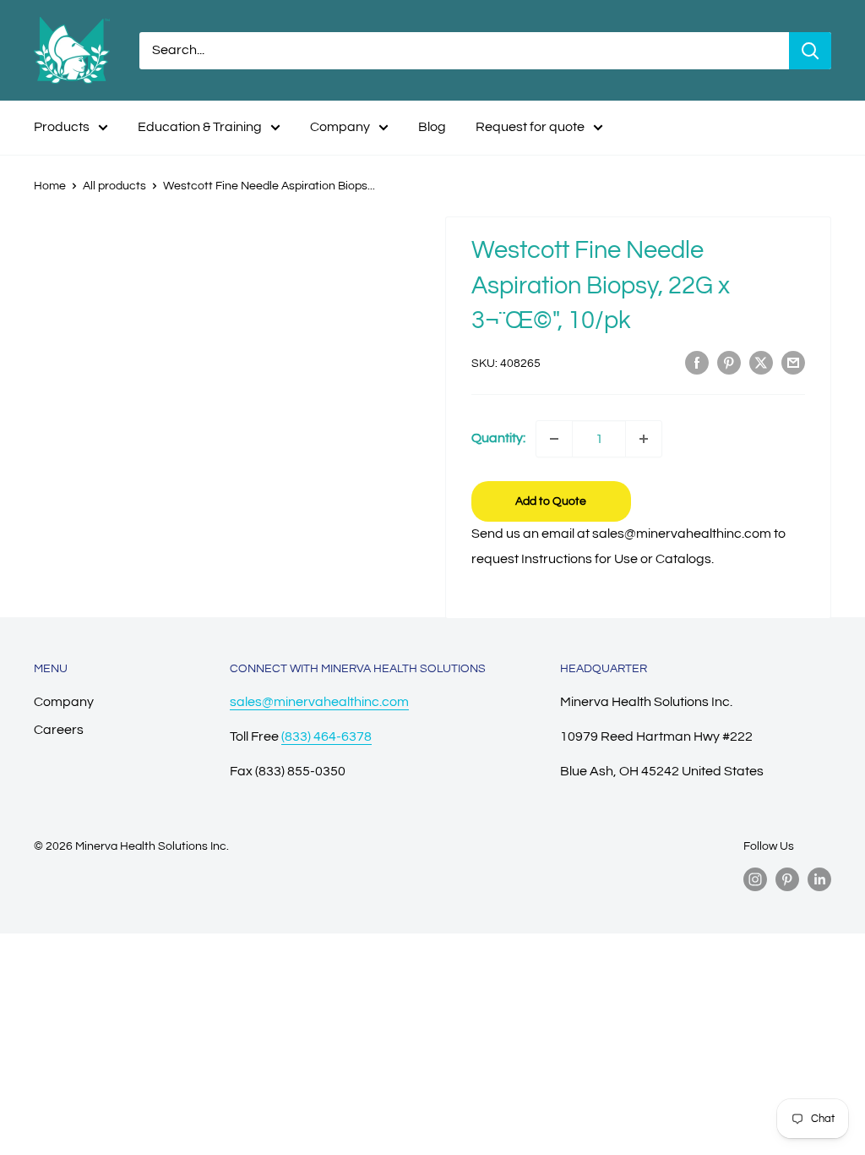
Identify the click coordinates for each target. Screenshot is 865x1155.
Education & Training (200, 127)
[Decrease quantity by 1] (554, 439)
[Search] (810, 50)
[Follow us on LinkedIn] (819, 879)
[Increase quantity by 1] (643, 439)
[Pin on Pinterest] (729, 362)
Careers (59, 729)
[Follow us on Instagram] (755, 879)
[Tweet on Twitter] (761, 362)
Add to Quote (550, 501)
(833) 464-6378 (326, 736)
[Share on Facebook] (697, 362)
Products (62, 127)
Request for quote (530, 127)
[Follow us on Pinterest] (787, 879)
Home (50, 186)
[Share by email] (793, 362)
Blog (432, 127)
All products (114, 186)
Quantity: (498, 438)
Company (340, 127)
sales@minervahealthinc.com (319, 702)
